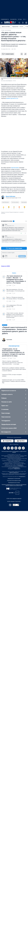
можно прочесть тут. (12, 98)
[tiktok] (23, 448)
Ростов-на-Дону (15, 202)
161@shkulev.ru (20, 465)
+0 (21, 233)
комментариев (9, 54)
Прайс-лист (4, 405)
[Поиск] (19, 23)
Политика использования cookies (14, 480)
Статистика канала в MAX (9, 428)
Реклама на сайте (6, 402)
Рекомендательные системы (14, 482)
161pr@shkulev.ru (21, 476)
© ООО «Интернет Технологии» (14, 501)
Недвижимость (5, 19)
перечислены (15, 167)
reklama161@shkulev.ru (14, 472)
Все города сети (6, 432)
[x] (19, 448)
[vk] (8, 448)
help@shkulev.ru (17, 468)
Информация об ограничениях (14, 478)
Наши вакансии (5, 417)
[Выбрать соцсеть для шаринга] (25, 54)
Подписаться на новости (8, 390)
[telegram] (4, 448)
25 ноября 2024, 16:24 (5, 49)
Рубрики (3, 398)
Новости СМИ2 (5, 266)
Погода (20, 19)
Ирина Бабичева (10, 196)
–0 (25, 233)
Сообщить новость (7, 394)
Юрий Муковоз (5, 202)
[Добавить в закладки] (21, 54)
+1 (21, 244)
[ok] (12, 448)
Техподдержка (5, 420)
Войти (6, 256)
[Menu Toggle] (1, 23)
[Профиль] (26, 23)
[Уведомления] (23, 23)
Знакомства (13, 19)
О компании (4, 409)
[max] (15, 448)
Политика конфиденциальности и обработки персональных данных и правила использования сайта (14, 485)
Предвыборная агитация (8, 424)
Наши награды (5, 413)
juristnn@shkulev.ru (16, 467)
